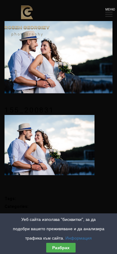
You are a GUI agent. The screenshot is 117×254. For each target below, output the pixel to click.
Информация (78, 238)
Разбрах (61, 247)
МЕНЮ (108, 9)
